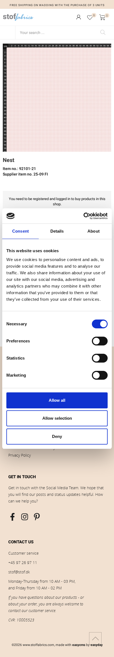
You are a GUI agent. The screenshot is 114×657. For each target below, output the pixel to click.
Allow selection (57, 418)
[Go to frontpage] (18, 17)
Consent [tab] (20, 231)
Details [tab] (57, 231)
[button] (78, 17)
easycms (78, 644)
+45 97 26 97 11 (22, 562)
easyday (96, 644)
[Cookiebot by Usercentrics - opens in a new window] (83, 216)
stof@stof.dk (19, 571)
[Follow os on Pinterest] (36, 516)
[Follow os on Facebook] (12, 516)
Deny (57, 436)
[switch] (100, 341)
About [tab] (93, 231)
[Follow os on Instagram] (24, 516)
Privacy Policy (19, 455)
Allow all (57, 400)
